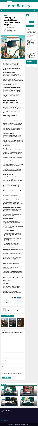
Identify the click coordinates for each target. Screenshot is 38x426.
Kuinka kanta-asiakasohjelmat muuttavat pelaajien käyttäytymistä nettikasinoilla (30, 48)
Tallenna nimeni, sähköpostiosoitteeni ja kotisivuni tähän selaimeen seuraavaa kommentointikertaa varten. (11, 374)
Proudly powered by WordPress (13, 424)
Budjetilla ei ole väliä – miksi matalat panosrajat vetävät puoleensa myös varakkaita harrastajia (9, 392)
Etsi (27, 15)
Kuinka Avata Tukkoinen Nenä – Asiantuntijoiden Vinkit (18, 301)
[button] (32, 10)
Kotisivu (3, 366)
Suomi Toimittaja (11, 27)
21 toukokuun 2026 (6, 404)
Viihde (3, 389)
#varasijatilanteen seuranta (12, 33)
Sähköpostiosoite (5, 360)
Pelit (21, 389)
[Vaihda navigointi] (36, 10)
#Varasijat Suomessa (11, 31)
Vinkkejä (5, 15)
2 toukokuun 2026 (24, 404)
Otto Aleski (3, 325)
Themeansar (27, 424)
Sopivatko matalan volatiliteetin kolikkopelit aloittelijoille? (31, 35)
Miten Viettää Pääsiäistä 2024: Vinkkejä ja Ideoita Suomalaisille (7, 301)
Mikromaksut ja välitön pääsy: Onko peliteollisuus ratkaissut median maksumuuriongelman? (31, 55)
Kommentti (4, 335)
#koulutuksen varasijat (11, 30)
